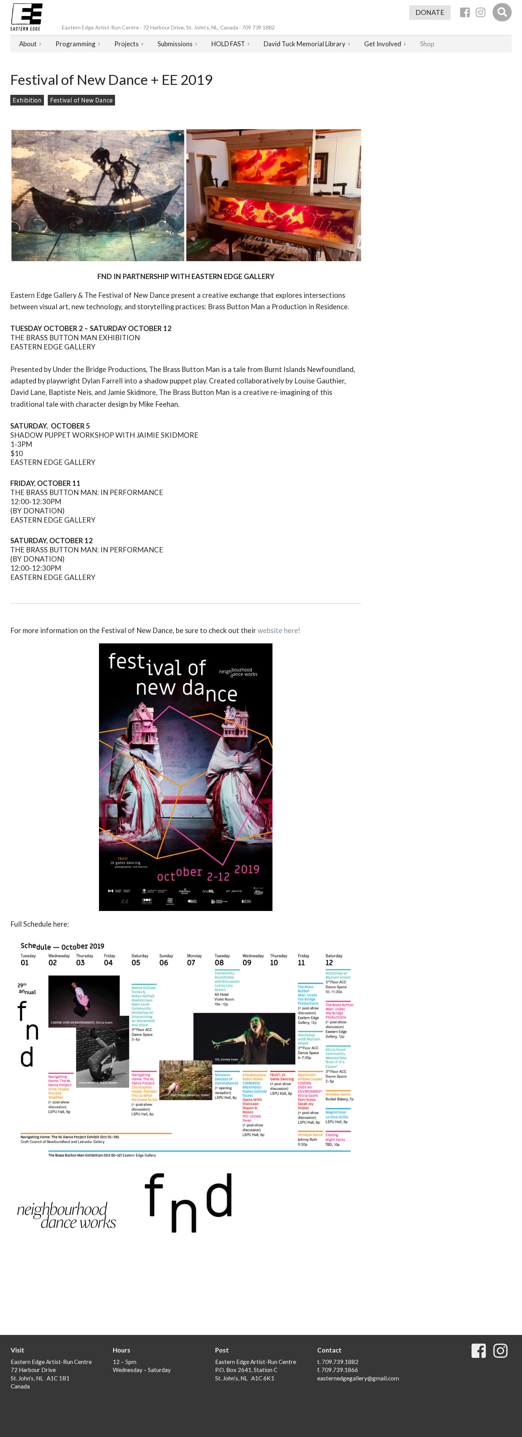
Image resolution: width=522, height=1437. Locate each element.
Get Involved (382, 44)
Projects (126, 44)
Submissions (175, 44)
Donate (429, 12)
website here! (279, 630)
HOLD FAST (228, 44)
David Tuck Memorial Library (304, 44)
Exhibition (27, 100)
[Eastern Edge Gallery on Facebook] (465, 12)
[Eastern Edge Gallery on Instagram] (480, 12)
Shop (427, 44)
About (28, 44)
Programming (75, 44)
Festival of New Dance (81, 100)
